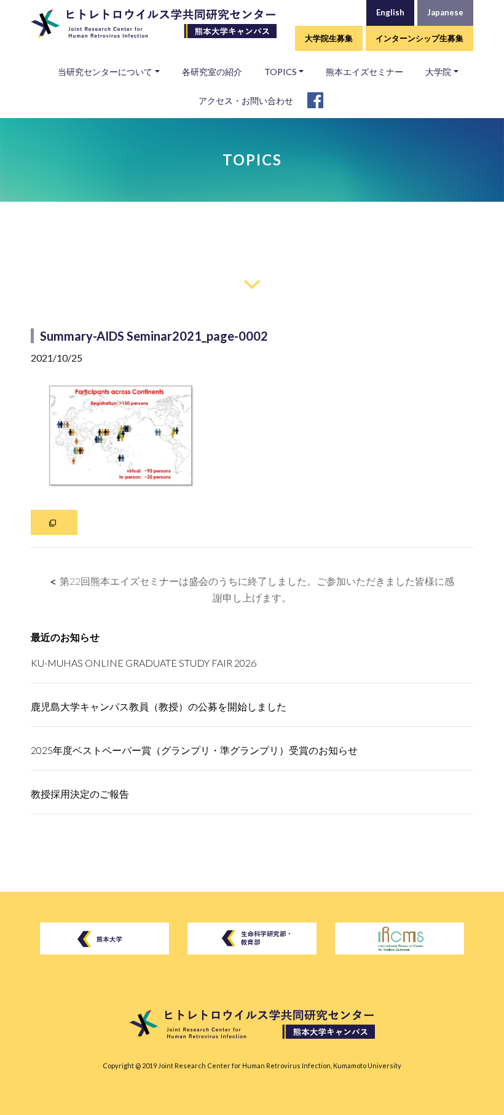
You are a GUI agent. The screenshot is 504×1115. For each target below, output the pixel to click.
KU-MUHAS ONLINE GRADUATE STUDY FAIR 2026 (143, 663)
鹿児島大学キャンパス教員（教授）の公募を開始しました (158, 706)
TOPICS (280, 71)
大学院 (438, 71)
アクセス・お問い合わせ (246, 100)
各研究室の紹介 (212, 71)
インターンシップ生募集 (419, 38)
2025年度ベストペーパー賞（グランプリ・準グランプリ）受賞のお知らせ (194, 750)
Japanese (445, 12)
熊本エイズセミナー (364, 71)
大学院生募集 (329, 38)
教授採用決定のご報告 (80, 794)
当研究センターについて (105, 71)
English (390, 12)
